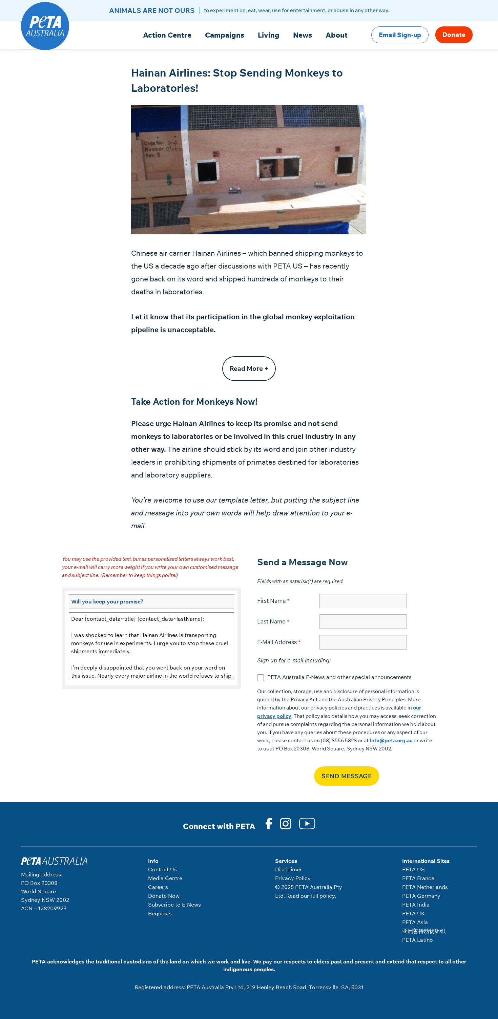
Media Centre (165, 878)
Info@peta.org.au (391, 740)
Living (268, 34)
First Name (271, 600)
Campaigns (224, 34)
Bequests (160, 913)
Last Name (271, 621)
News (302, 34)
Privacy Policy (293, 878)
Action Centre (167, 34)
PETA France (418, 878)
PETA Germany (421, 895)
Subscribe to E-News (174, 904)
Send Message (346, 776)
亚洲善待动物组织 (423, 931)
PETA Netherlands (425, 887)
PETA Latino (417, 939)
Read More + (249, 368)
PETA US (413, 869)
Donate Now (164, 895)
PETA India (416, 904)
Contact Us (162, 869)
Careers (158, 887)
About (337, 34)
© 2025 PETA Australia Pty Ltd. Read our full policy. (308, 891)
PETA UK (413, 913)
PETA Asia (415, 922)
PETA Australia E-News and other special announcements (339, 677)
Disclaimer (288, 869)
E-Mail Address (277, 641)
